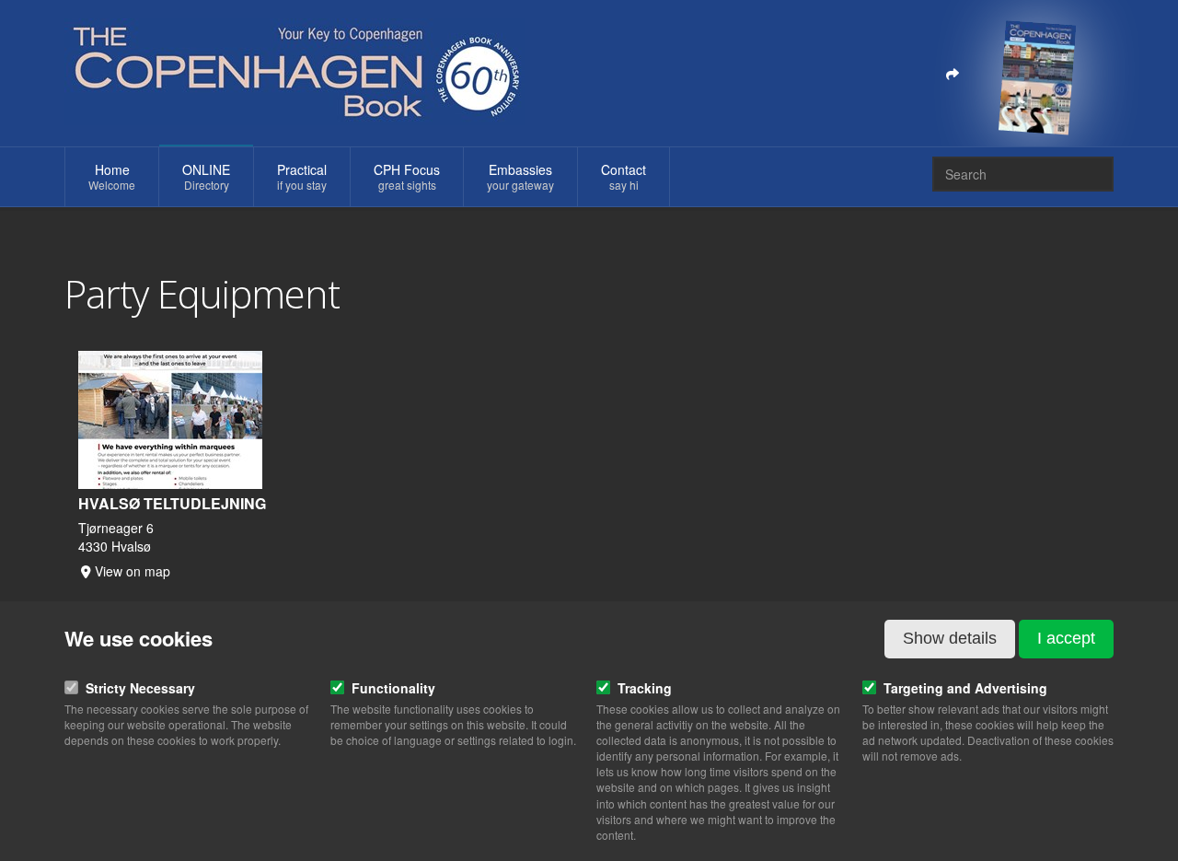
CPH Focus (407, 176)
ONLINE (206, 176)
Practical (302, 176)
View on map (132, 571)
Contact (623, 176)
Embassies (520, 176)
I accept (1066, 638)
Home (111, 176)
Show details (950, 638)
